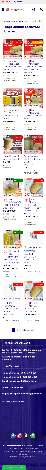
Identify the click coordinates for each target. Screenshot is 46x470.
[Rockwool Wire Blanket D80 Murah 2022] (33, 144)
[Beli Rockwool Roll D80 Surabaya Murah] (33, 98)
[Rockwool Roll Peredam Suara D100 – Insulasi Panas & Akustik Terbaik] (12, 239)
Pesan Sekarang (13, 57)
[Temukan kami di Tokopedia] (32, 437)
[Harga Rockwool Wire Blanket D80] (12, 144)
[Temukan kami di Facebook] (13, 437)
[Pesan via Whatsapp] (5, 41)
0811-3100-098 (29, 373)
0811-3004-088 (30, 377)
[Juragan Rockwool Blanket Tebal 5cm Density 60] (12, 49)
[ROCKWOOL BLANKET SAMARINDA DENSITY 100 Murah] (33, 239)
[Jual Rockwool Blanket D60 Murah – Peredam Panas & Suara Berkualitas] (33, 187)
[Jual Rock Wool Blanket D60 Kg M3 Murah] (12, 98)
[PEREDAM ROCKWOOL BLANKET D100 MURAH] (12, 291)
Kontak (19, 2)
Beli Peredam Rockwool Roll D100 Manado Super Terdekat (33, 67)
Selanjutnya (27, 330)
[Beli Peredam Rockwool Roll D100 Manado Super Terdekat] (33, 49)
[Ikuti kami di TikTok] (26, 437)
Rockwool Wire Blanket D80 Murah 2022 (33, 159)
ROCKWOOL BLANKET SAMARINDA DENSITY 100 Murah (30, 257)
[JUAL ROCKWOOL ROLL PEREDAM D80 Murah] (12, 187)
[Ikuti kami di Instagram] (20, 437)
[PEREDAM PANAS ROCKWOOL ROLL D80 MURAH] (33, 291)
